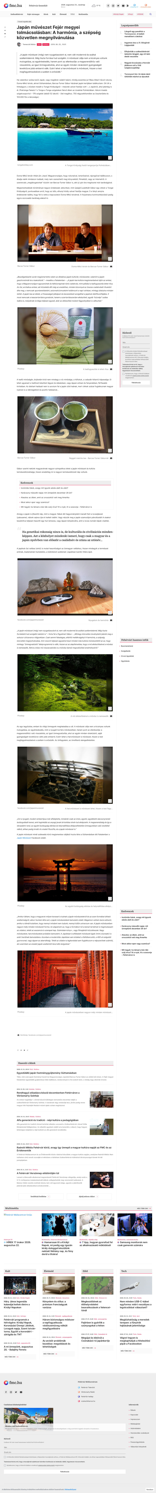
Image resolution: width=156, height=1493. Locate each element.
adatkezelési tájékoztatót (140, 375)
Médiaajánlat (135, 1424)
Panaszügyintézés (137, 1442)
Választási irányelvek (138, 1447)
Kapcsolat (134, 1415)
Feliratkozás (136, 383)
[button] (65, 136)
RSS (132, 1437)
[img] (13, 5)
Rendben (150, 1489)
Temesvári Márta (29, 44)
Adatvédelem (136, 1428)
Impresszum (135, 1419)
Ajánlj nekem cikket (87, 1196)
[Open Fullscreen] (110, 158)
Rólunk (133, 1410)
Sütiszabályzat (70, 1489)
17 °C (98, 6)
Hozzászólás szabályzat (140, 1433)
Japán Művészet (24, 838)
